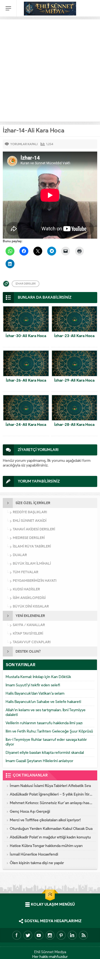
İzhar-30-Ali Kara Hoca (26, 335)
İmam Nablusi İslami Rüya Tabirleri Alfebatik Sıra (50, 785)
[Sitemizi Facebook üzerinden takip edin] (16, 935)
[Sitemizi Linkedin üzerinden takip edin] (72, 935)
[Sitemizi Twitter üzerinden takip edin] (28, 935)
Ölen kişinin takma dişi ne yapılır (37, 863)
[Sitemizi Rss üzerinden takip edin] (83, 935)
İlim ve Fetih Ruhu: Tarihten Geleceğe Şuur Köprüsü (49, 731)
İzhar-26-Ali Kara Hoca (26, 380)
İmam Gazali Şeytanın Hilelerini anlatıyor (39, 761)
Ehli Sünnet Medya (50, 952)
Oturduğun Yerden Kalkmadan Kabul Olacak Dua (51, 828)
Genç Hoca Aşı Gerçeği (30, 811)
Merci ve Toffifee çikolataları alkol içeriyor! (45, 820)
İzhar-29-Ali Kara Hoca (74, 380)
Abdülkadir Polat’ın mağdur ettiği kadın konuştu (50, 837)
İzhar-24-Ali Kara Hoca (26, 424)
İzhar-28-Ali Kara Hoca (74, 424)
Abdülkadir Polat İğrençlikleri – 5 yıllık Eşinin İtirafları (51, 794)
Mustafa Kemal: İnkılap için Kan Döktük (38, 676)
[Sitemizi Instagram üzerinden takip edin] (50, 935)
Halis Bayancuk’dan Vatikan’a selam (35, 693)
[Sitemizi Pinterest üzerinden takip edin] (61, 935)
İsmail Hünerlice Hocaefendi (34, 854)
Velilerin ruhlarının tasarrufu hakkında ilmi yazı (44, 723)
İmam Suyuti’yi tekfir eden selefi (33, 685)
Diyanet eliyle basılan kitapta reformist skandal (45, 752)
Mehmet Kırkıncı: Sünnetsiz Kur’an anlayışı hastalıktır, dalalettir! (51, 803)
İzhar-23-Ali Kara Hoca (74, 335)
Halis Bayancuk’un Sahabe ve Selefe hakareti (43, 701)
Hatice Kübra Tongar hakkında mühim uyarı (46, 845)
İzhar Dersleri (26, 283)
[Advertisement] (50, 69)
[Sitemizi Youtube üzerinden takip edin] (39, 935)
